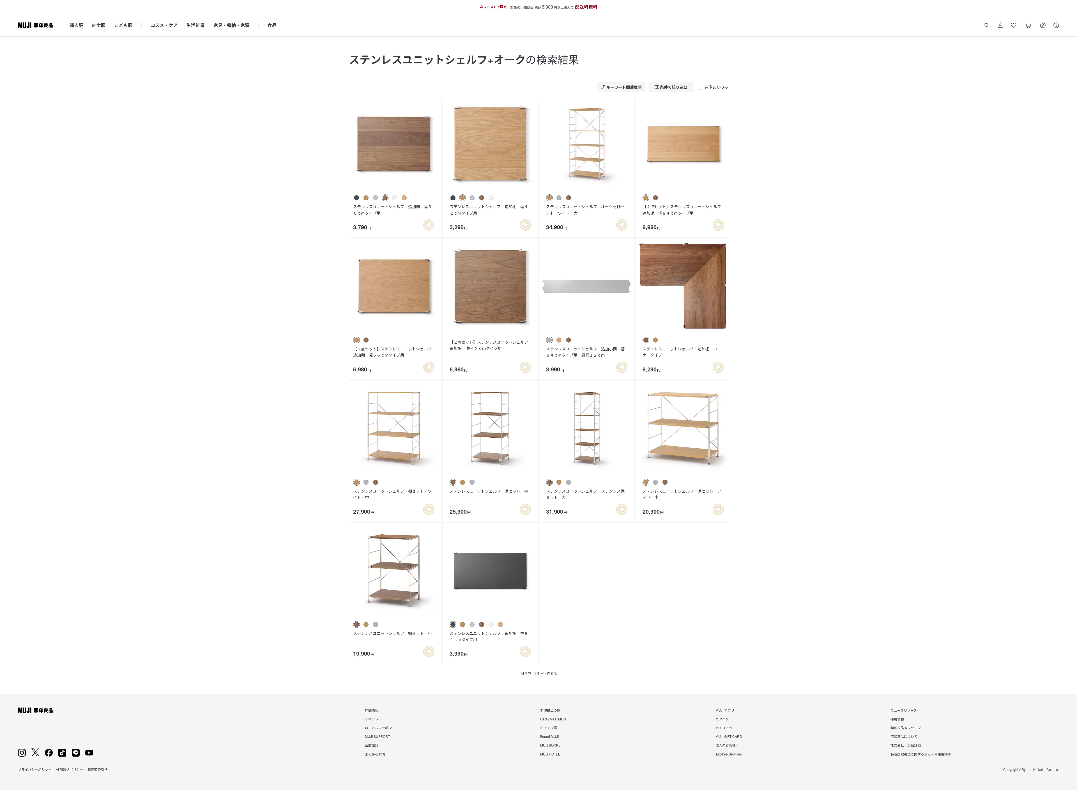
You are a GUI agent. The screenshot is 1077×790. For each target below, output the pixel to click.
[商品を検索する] (986, 25)
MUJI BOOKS (550, 745)
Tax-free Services (728, 754)
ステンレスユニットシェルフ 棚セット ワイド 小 (682, 494)
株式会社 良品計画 (905, 745)
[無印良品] (35, 710)
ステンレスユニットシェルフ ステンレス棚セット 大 (585, 494)
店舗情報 (371, 710)
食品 (272, 25)
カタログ (722, 718)
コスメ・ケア (164, 25)
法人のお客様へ (727, 745)
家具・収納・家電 (231, 25)
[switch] (428, 225)
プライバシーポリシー (35, 769)
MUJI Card (723, 727)
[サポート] (1056, 25)
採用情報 (897, 718)
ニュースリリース (903, 710)
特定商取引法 (98, 769)
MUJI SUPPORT (377, 736)
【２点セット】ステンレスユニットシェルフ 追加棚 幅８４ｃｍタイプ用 (684, 209)
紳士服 (98, 25)
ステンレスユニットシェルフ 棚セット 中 (489, 491)
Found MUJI (549, 736)
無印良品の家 (550, 710)
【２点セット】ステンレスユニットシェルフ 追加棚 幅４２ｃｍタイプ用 (491, 345)
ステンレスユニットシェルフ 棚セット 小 (392, 633)
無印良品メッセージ (905, 727)
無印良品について (903, 736)
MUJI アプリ (724, 710)
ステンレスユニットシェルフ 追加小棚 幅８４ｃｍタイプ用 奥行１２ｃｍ (585, 352)
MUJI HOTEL (550, 754)
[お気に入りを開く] (1013, 25)
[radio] (356, 197)
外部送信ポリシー (69, 769)
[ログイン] (1000, 25)
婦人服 (76, 25)
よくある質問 (375, 754)
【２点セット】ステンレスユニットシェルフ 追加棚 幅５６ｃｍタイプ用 (394, 352)
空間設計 (371, 745)
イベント (371, 718)
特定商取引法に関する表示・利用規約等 (920, 754)
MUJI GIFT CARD (728, 736)
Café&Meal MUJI (553, 718)
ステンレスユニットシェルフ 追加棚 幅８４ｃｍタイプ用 (489, 636)
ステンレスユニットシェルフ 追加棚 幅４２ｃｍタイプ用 (489, 209)
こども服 (123, 25)
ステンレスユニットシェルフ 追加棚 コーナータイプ (682, 352)
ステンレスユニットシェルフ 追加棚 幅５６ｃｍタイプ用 (392, 209)
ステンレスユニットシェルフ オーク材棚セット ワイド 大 (585, 209)
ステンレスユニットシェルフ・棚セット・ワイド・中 (392, 494)
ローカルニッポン (378, 727)
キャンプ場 (548, 727)
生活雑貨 (195, 25)
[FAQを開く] (1043, 25)
